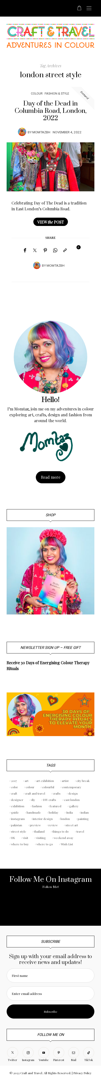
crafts (57, 793)
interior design (43, 819)
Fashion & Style (57, 93)
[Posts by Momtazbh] (22, 132)
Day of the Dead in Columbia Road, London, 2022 (51, 110)
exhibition (17, 806)
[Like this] (75, 250)
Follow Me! (50, 887)
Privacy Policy (82, 1073)
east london (72, 800)
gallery (73, 806)
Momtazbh (41, 132)
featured (55, 806)
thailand (39, 831)
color (14, 787)
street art (71, 825)
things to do (60, 831)
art (26, 781)
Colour (37, 93)
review (53, 825)
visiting (41, 838)
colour (30, 787)
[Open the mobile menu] (89, 8)
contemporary (71, 787)
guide (15, 812)
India (69, 812)
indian (85, 812)
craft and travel (35, 793)
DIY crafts (49, 800)
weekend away (63, 838)
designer (17, 800)
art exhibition (45, 781)
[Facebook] (24, 250)
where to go (45, 844)
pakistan (16, 825)
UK (13, 838)
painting (83, 819)
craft (14, 793)
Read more (50, 477)
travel (80, 831)
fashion (37, 806)
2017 (14, 781)
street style (18, 831)
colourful (48, 787)
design (73, 793)
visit (25, 838)
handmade (34, 812)
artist (65, 781)
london (65, 819)
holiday (53, 812)
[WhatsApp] (55, 250)
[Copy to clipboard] (65, 250)
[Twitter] (34, 250)
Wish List (67, 844)
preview (35, 825)
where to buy (20, 844)
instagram (18, 819)
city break (82, 781)
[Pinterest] (45, 250)
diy (33, 800)
